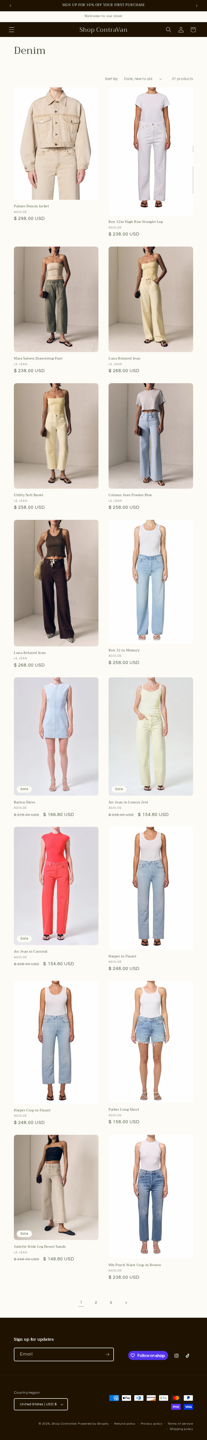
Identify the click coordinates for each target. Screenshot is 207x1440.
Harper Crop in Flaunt (32, 1110)
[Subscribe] (107, 1354)
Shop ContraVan (64, 1423)
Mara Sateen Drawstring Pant (38, 359)
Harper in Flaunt (123, 956)
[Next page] (126, 1303)
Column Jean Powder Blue (130, 495)
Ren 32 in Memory (124, 650)
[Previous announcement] (10, 5)
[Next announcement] (196, 5)
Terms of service (180, 1423)
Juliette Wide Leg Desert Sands (40, 1247)
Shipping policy (181, 1429)
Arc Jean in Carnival (30, 952)
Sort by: (111, 79)
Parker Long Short (124, 1110)
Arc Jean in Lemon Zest (128, 802)
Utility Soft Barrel (28, 495)
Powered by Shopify (93, 1423)
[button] (12, 30)
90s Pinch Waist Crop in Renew (135, 1265)
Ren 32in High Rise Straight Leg (136, 222)
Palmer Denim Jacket (31, 206)
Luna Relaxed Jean (124, 359)
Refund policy (124, 1423)
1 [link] (81, 1302)
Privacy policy (151, 1423)
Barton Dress (24, 802)
